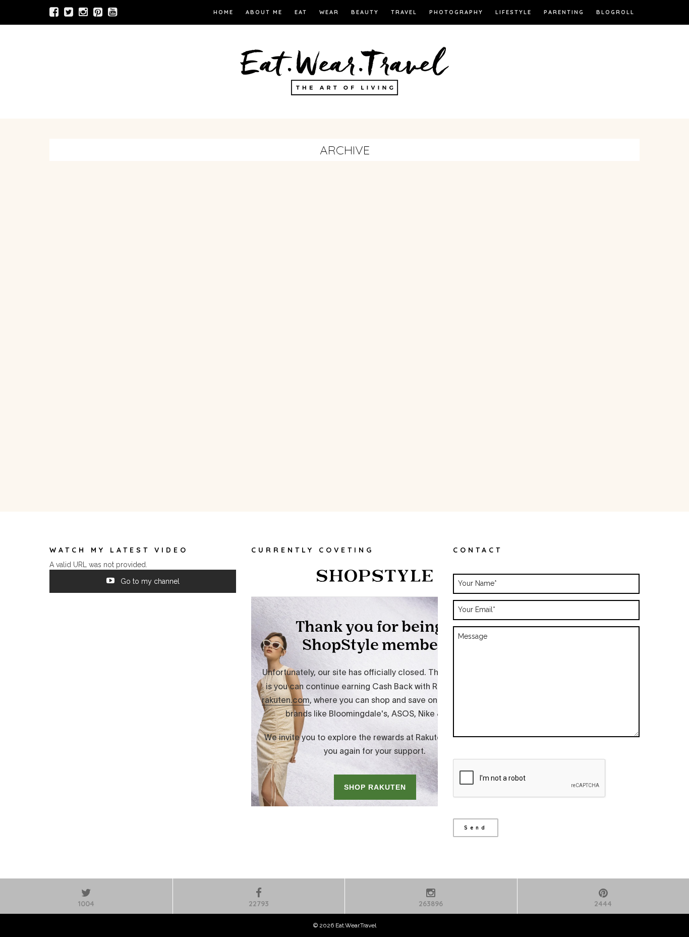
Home (223, 12)
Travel (404, 12)
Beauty (365, 12)
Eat (301, 12)
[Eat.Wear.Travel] (344, 69)
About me (264, 12)
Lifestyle (513, 12)
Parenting (564, 12)
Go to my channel (149, 581)
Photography (456, 12)
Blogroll (615, 12)
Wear (329, 12)
